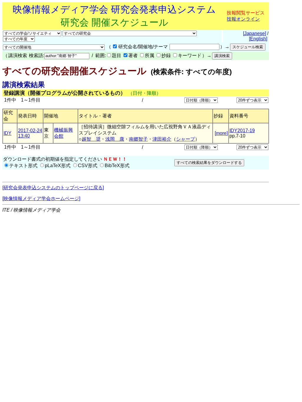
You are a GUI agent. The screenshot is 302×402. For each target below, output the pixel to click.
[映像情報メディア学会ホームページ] (41, 198)
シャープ (185, 139)
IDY (8, 133)
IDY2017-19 (242, 130)
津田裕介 (161, 139)
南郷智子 (138, 139)
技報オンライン (243, 18)
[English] (258, 38)
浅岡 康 (114, 139)
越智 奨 (91, 139)
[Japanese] (254, 33)
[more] (221, 133)
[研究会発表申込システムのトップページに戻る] (53, 187)
